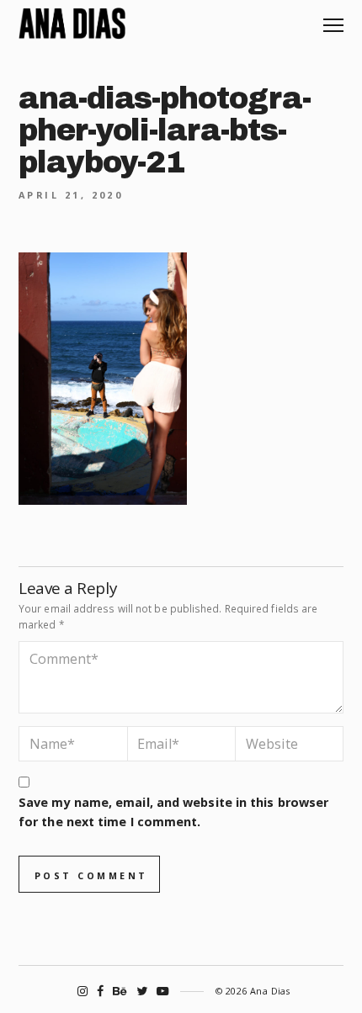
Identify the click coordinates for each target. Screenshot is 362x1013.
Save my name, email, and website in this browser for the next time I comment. (173, 812)
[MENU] (333, 19)
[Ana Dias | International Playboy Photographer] (72, 24)
